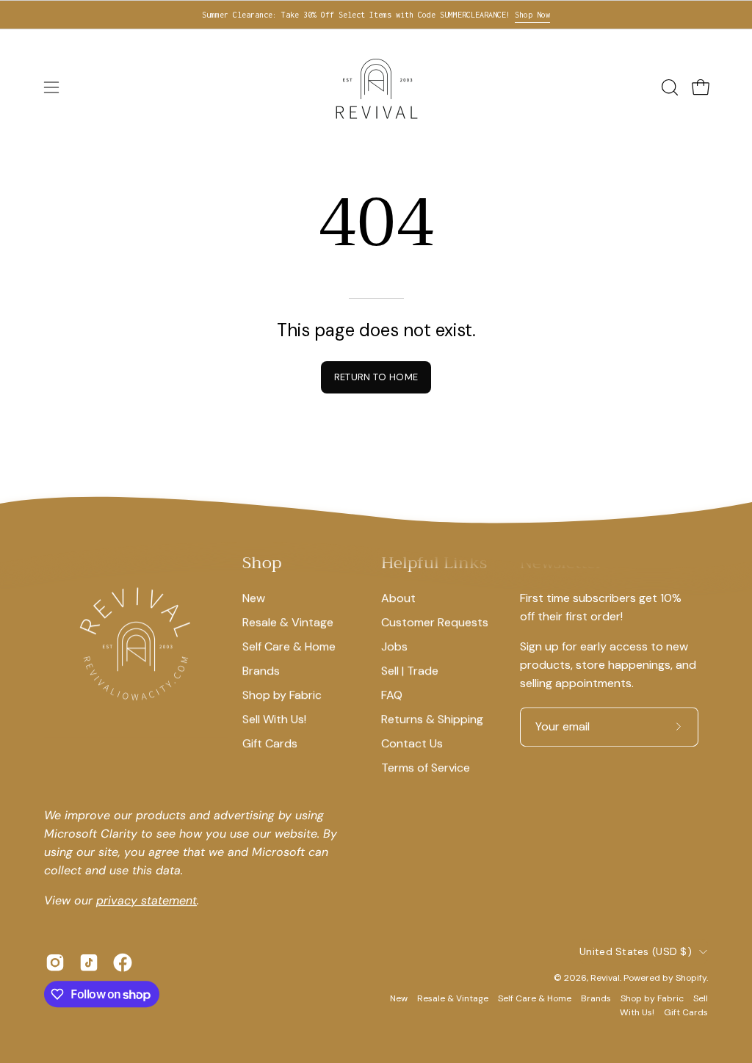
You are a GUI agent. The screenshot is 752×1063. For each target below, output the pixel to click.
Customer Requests (434, 622)
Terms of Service (425, 767)
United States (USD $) (635, 951)
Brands (261, 670)
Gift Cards (269, 743)
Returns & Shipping (432, 719)
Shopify (691, 978)
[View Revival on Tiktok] (89, 962)
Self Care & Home (289, 646)
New (253, 598)
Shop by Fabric (282, 695)
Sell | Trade (409, 670)
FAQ (391, 695)
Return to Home (376, 377)
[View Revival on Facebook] (123, 962)
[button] (668, 87)
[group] (376, 15)
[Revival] (376, 87)
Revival (605, 978)
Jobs (394, 646)
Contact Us (412, 743)
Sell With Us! (274, 719)
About (398, 598)
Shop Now (532, 14)
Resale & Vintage (287, 622)
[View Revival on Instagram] (55, 962)
